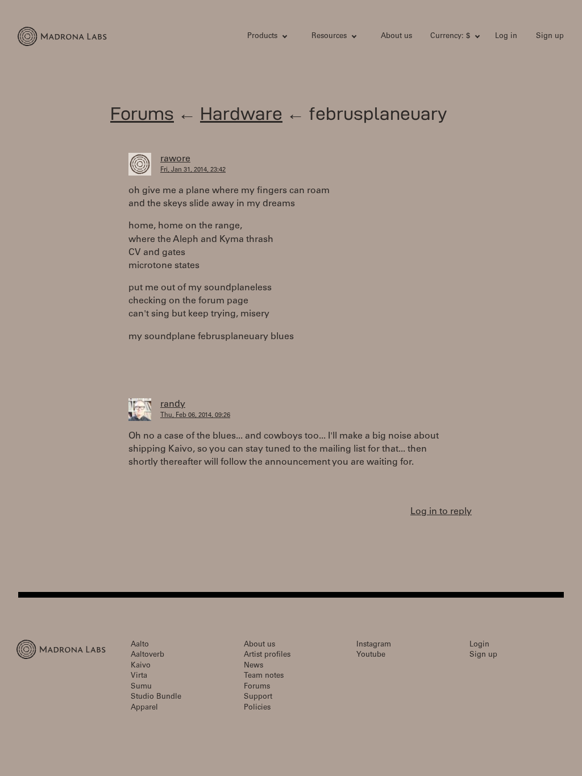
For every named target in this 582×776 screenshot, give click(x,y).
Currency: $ (450, 36)
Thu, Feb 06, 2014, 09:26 (195, 415)
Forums (142, 113)
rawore (175, 159)
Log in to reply (441, 511)
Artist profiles (267, 655)
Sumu (141, 687)
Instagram (373, 645)
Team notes (264, 676)
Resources (329, 36)
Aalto (140, 645)
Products (262, 36)
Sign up (550, 36)
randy (172, 404)
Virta (139, 676)
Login (479, 645)
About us (396, 36)
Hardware (241, 113)
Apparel (144, 708)
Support (258, 697)
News (253, 666)
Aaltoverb (147, 655)
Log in (506, 36)
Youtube (370, 655)
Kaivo (141, 666)
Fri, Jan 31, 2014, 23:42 (193, 170)
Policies (257, 708)
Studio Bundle (156, 697)
